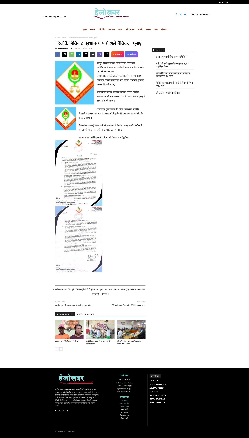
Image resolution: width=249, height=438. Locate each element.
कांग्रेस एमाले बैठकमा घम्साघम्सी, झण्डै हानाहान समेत (73, 305)
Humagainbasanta (65, 48)
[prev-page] (56, 349)
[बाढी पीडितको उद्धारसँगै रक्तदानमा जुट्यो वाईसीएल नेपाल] (100, 329)
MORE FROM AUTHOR (85, 314)
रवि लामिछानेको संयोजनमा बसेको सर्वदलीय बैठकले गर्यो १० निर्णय (173, 74)
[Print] (92, 54)
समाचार (64, 38)
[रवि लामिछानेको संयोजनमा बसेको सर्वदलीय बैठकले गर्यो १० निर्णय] (131, 329)
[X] (64, 54)
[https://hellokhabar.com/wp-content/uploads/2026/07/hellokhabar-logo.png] (124, 14)
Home (57, 38)
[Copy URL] (106, 54)
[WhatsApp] (71, 54)
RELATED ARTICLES (65, 314)
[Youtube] (184, 14)
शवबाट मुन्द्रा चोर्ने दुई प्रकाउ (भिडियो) (66, 341)
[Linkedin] (78, 54)
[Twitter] (180, 14)
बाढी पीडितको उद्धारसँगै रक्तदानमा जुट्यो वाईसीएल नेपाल (172, 65)
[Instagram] (59, 410)
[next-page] (61, 349)
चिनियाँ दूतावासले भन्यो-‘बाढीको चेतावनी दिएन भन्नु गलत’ (174, 84)
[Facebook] (176, 14)
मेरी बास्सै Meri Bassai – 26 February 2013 (129, 305)
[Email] (85, 54)
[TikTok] (63, 410)
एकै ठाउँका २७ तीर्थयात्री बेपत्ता (168, 92)
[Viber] (99, 54)
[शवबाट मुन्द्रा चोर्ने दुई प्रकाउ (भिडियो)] (69, 329)
